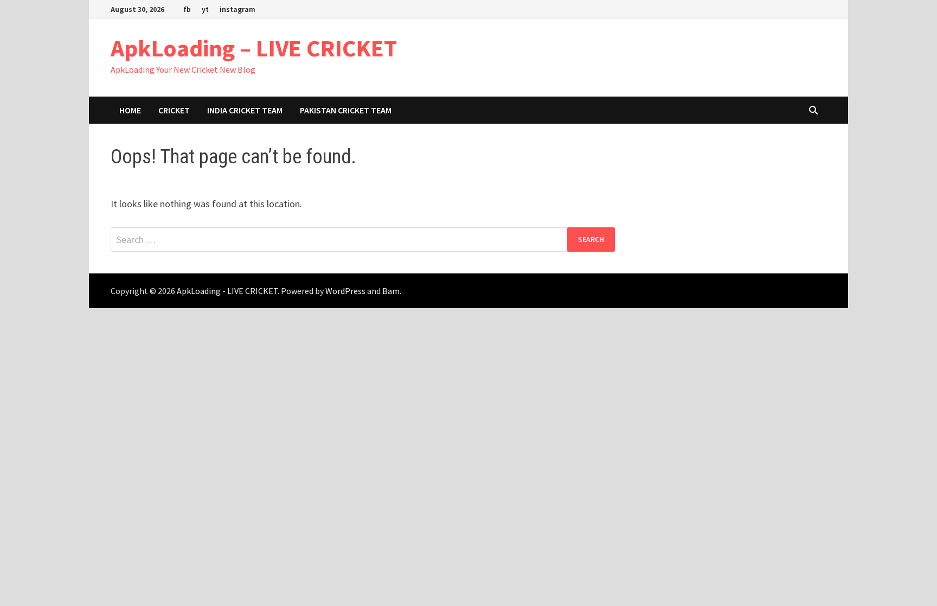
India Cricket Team (245, 110)
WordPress (345, 290)
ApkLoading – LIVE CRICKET (254, 48)
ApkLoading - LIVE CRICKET (227, 290)
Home (130, 110)
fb (187, 9)
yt (205, 9)
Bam (391, 290)
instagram (237, 9)
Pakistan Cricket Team (346, 110)
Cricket (174, 110)
